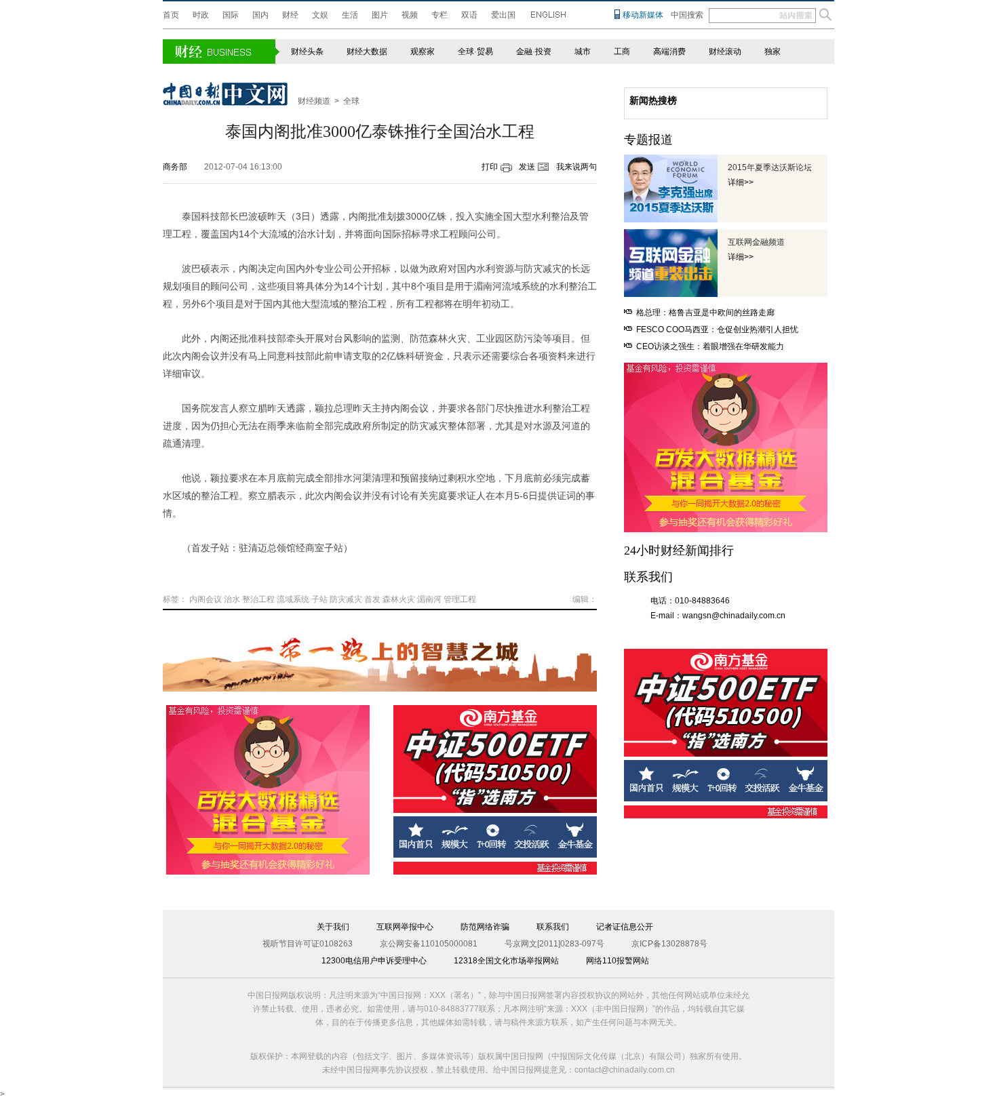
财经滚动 (725, 51)
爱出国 (503, 15)
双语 (469, 15)
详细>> (741, 182)
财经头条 (307, 51)
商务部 (175, 167)
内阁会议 (205, 599)
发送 (527, 167)
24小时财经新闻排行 (679, 550)
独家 (772, 51)
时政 (201, 15)
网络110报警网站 (617, 960)
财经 (290, 15)
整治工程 (258, 599)
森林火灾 (399, 599)
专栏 (439, 15)
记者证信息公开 (624, 927)
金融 (524, 51)
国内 (260, 15)
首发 (372, 599)
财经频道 (314, 101)
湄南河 (429, 599)
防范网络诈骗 (485, 927)
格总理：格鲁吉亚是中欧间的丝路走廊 (705, 312)
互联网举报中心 (404, 927)
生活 (350, 15)
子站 (319, 599)
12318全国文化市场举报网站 (506, 960)
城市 (582, 51)
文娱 (320, 15)
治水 (232, 599)
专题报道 (648, 139)
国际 (230, 15)
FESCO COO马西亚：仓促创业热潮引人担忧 (717, 329)
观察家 (422, 51)
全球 (466, 51)
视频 (410, 15)
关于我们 (333, 927)
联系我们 (552, 927)
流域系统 (293, 599)
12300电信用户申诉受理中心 (374, 960)
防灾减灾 (346, 599)
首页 (171, 15)
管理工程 (460, 599)
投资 (543, 51)
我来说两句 (576, 167)
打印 (490, 167)
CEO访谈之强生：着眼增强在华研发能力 (710, 346)
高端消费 (669, 51)
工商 (622, 51)
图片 (380, 15)
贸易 (485, 51)
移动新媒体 (643, 15)
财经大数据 (367, 51)
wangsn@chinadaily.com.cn (733, 615)
